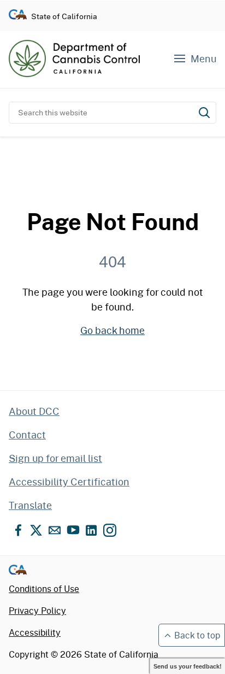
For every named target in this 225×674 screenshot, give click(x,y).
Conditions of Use (44, 588)
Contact (27, 434)
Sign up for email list (55, 458)
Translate (30, 505)
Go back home (112, 330)
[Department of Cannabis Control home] (74, 58)
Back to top (197, 635)
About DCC (34, 411)
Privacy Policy (37, 610)
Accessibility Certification (69, 481)
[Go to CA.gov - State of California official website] (18, 16)
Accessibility (35, 632)
